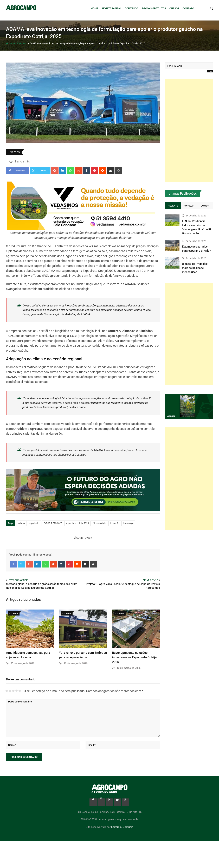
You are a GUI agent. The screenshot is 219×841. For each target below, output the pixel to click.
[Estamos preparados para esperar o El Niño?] (172, 245)
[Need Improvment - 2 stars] (10, 691)
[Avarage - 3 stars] (13, 691)
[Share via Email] (110, 170)
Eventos (21, 43)
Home (94, 8)
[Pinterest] (94, 170)
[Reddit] (102, 170)
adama (21, 523)
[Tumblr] (87, 170)
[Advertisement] (189, 130)
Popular (189, 205)
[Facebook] (13, 564)
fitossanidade (99, 523)
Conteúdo (131, 8)
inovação (114, 523)
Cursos (174, 8)
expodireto (34, 523)
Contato (188, 8)
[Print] (119, 170)
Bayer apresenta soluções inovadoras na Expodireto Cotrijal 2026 (135, 657)
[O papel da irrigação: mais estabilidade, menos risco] (172, 263)
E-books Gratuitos (153, 8)
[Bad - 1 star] (6, 691)
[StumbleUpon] (78, 170)
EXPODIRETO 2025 (52, 523)
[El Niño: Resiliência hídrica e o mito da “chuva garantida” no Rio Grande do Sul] (172, 220)
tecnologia (128, 523)
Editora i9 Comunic (122, 827)
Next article (150, 580)
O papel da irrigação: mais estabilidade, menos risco (195, 268)
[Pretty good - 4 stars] (16, 691)
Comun (205, 205)
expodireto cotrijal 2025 (77, 523)
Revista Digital (111, 8)
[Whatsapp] (70, 170)
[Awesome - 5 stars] (19, 691)
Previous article (18, 580)
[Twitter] (21, 564)
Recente (173, 205)
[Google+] (55, 170)
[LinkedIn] (63, 170)
